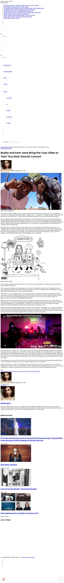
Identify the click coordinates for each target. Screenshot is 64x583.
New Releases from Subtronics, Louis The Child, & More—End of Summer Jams (24, 8)
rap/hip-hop (21, 371)
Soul (25, 371)
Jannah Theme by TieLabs (28, 557)
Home (2, 147)
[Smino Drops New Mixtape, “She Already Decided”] (16, 485)
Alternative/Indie (8, 71)
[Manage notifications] (4, 579)
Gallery (5, 84)
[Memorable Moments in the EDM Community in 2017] (16, 510)
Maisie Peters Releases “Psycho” (12, 18)
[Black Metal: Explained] (16, 461)
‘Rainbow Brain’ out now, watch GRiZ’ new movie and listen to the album (22, 12)
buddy (2, 371)
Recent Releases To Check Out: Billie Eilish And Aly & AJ (18, 11)
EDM (5, 77)
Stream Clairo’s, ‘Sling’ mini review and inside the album (18, 16)
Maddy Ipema (6, 403)
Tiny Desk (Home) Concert (33, 371)
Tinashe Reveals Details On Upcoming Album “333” (17, 14)
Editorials (6, 147)
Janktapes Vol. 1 (8, 371)
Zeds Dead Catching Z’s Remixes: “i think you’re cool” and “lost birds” (21, 5)
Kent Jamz (15, 371)
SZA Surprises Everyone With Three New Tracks (16, 6)
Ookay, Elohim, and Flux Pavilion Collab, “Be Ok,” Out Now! (19, 15)
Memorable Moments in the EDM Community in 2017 (20, 513)
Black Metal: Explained (9, 465)
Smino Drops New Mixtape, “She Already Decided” (19, 489)
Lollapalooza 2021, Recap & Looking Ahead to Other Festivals (19, 9)
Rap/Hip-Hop (7, 65)
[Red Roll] (3, 36)
